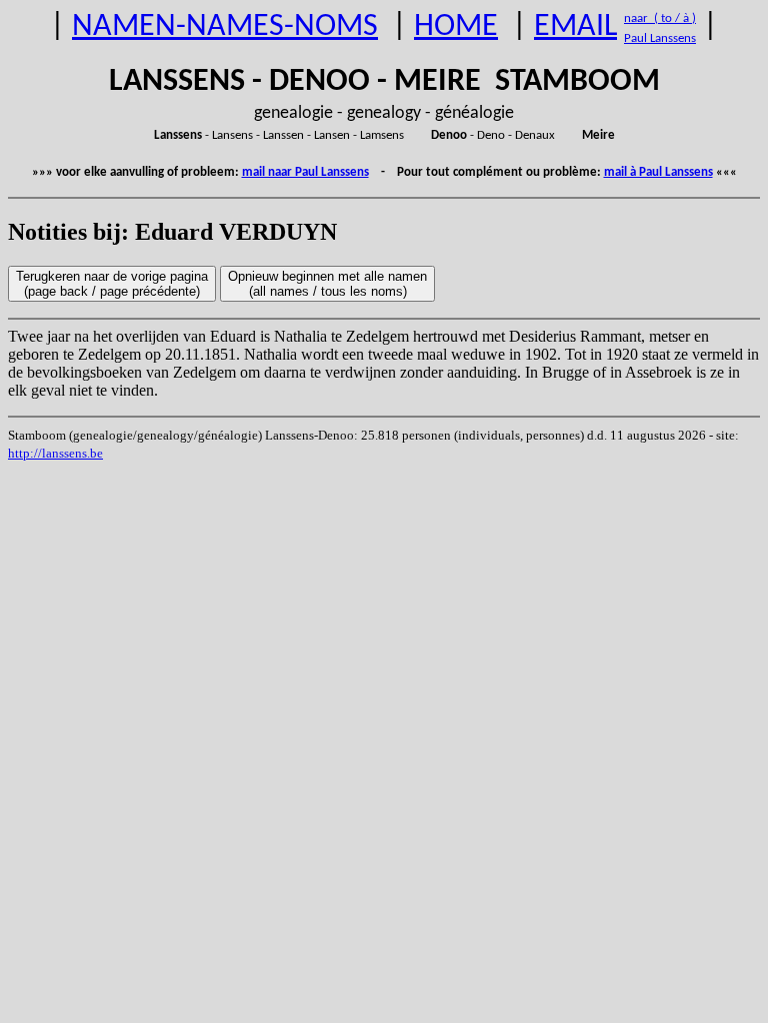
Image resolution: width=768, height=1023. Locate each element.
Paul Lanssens (660, 38)
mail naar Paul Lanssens (305, 172)
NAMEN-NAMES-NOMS (225, 27)
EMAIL (575, 27)
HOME (456, 27)
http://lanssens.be (55, 453)
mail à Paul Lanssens (658, 172)
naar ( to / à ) (660, 18)
